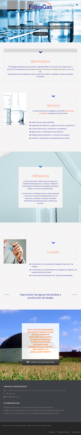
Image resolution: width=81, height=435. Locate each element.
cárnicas (70, 69)
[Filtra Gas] (40, 4)
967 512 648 (10, 393)
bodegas (54, 69)
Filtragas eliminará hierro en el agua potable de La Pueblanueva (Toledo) (28, 407)
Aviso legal (52, 432)
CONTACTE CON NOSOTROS (42, 362)
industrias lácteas (34, 69)
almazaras (62, 69)
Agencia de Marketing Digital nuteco (39, 425)
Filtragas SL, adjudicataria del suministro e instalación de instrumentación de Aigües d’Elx (34, 410)
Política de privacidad (63, 432)
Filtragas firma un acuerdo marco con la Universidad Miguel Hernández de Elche (31, 413)
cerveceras (46, 69)
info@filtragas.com (12, 397)
